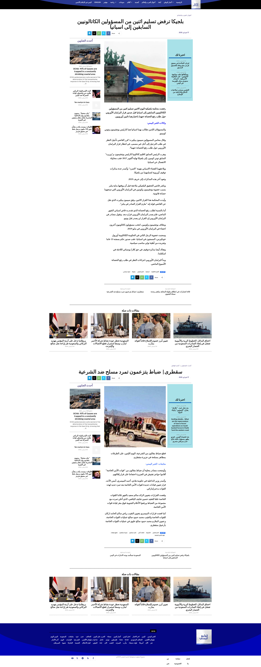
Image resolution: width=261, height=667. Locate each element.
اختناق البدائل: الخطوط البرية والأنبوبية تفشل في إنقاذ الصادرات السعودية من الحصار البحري (192, 344)
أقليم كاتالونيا (155, 272)
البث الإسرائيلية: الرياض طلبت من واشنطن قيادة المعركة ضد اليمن (82, 93)
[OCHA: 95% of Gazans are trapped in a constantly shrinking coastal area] (85, 54)
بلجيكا (133, 272)
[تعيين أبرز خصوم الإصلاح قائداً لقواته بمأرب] (151, 325)
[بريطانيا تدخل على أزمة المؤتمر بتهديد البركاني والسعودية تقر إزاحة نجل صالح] (68, 325)
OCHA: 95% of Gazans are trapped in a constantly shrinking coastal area (85, 71)
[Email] (94, 33)
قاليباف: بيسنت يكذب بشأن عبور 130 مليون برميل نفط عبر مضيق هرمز (82, 129)
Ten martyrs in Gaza (81, 102)
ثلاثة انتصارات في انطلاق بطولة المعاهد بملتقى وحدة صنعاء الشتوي (170, 293)
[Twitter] (104, 33)
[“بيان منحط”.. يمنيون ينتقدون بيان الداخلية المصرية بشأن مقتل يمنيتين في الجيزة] (96, 116)
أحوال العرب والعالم (184, 15)
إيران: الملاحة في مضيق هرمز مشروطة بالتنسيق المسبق (180, 65)
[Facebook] (108, 33)
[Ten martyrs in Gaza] (96, 105)
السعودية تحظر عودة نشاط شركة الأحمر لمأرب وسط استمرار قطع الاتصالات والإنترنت (110, 344)
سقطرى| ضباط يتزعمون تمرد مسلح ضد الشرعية (125, 292)
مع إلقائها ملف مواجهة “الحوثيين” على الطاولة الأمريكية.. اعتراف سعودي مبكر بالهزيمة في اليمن (180, 79)
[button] (61, 2)
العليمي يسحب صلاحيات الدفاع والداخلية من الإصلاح (180, 92)
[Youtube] (72, 658)
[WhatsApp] (99, 33)
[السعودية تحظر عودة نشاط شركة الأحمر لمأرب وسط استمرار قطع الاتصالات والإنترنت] (110, 325)
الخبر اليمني (140, 272)
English (90, 66)
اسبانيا (147, 272)
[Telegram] (90, 33)
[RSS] (88, 658)
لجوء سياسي (126, 272)
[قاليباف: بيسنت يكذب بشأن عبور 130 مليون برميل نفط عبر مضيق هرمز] (96, 130)
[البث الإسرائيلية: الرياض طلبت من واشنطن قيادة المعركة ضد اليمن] (96, 94)
